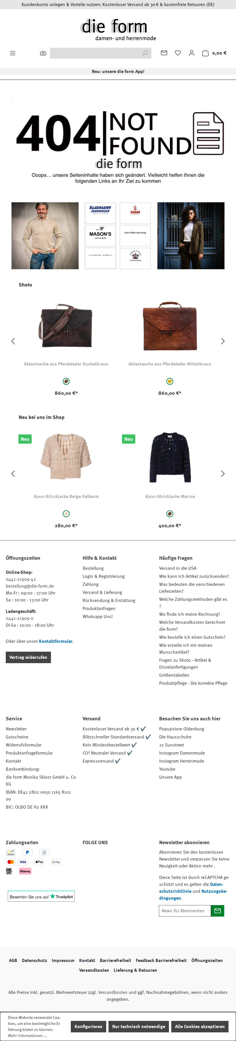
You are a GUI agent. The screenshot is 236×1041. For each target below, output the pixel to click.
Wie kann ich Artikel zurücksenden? (194, 576)
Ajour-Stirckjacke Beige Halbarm (66, 496)
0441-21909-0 (19, 618)
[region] (118, 341)
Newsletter (16, 729)
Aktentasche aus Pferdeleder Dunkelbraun (66, 364)
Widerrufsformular (23, 745)
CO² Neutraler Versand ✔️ (108, 753)
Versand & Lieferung (102, 592)
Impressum (63, 960)
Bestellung (93, 568)
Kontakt (13, 761)
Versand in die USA (177, 568)
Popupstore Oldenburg (181, 729)
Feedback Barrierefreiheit (161, 960)
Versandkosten (94, 970)
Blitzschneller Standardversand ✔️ (117, 737)
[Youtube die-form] (90, 872)
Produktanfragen (99, 608)
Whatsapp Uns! (98, 616)
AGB (13, 960)
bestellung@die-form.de (30, 586)
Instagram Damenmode (182, 753)
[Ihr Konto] (192, 53)
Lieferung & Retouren (135, 970)
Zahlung (90, 584)
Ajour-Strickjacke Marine (170, 496)
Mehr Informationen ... (27, 1035)
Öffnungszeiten (207, 960)
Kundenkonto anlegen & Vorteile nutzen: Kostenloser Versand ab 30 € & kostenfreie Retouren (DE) (118, 4)
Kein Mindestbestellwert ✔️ (110, 745)
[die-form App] (105, 872)
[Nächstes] (223, 341)
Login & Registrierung (104, 576)
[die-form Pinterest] (105, 858)
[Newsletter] (164, 53)
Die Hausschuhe (175, 737)
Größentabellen (174, 675)
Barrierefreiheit (115, 960)
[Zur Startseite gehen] (118, 29)
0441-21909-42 (21, 579)
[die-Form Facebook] (90, 858)
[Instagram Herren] (121, 858)
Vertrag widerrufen (28, 657)
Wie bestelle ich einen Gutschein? (192, 637)
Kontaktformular (56, 641)
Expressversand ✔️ (102, 761)
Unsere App (170, 777)
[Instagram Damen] (136, 858)
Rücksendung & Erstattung (109, 600)
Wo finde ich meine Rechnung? (189, 614)
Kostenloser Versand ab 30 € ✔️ (114, 729)
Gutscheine (17, 737)
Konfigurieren (88, 1026)
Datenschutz (34, 960)
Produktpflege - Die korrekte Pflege (193, 683)
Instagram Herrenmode (181, 761)
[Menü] (13, 53)
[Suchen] (43, 53)
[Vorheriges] (13, 341)
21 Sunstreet (171, 745)
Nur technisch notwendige (138, 1026)
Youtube (167, 769)
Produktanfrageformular (29, 753)
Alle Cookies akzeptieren (200, 1026)
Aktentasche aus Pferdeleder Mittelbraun (169, 364)
